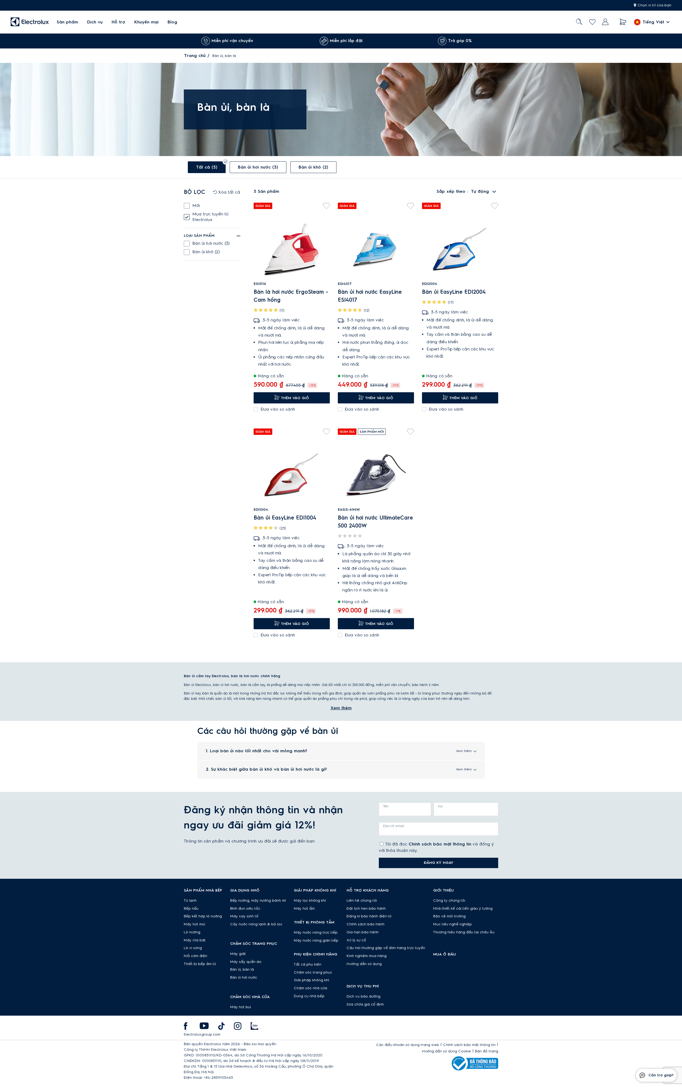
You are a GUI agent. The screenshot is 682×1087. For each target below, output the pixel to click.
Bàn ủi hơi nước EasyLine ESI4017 (370, 296)
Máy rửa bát (195, 940)
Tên (385, 806)
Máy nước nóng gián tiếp (316, 940)
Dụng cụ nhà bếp (309, 996)
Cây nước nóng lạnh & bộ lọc (256, 924)
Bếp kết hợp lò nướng (203, 916)
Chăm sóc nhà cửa (310, 988)
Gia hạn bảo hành (363, 932)
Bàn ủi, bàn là (242, 969)
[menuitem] (67, 22)
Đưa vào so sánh (278, 409)
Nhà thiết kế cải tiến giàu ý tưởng (463, 908)
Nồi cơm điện (195, 956)
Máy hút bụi (240, 1007)
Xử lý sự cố (356, 940)
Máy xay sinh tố (244, 916)
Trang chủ (195, 56)
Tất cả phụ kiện (307, 964)
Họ (440, 806)
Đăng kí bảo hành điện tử (369, 916)
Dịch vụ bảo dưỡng (363, 996)
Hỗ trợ (118, 22)
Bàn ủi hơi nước (243, 977)
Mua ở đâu (444, 954)
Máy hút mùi (194, 924)
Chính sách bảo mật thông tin (440, 844)
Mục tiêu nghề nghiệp (452, 924)
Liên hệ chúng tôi (362, 900)
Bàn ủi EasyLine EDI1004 (285, 518)
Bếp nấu (191, 908)
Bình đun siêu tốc (245, 908)
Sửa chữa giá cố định (365, 1004)
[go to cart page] (623, 22)
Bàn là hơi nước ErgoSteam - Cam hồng (291, 296)
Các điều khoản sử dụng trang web (407, 1045)
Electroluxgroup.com (202, 1034)
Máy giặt (238, 954)
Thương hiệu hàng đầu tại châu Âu (463, 932)
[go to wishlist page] (592, 22)
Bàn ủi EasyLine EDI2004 (454, 292)
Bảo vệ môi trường (449, 916)
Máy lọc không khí (310, 900)
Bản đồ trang (486, 1051)
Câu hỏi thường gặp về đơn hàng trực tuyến (386, 948)
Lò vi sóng (193, 948)
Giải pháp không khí (311, 980)
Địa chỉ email (393, 826)
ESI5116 (260, 284)
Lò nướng (192, 932)
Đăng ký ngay (438, 863)
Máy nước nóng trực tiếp (316, 932)
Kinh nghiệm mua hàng (367, 956)
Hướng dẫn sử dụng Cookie (446, 1051)
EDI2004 (429, 284)
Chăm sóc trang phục (313, 972)
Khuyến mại (146, 22)
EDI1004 (261, 510)
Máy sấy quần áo (245, 962)
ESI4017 (344, 284)
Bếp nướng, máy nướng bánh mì (258, 900)
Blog (172, 22)
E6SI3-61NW (349, 510)
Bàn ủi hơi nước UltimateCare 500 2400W (375, 522)
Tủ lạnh (190, 900)
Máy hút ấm (304, 908)
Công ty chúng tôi (449, 900)
